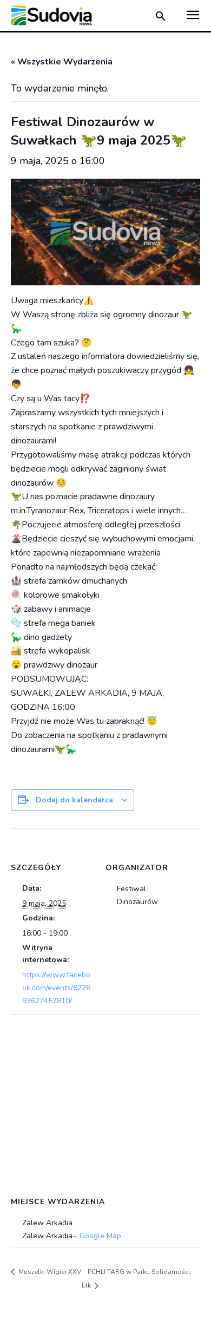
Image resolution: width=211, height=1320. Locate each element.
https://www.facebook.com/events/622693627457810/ (56, 988)
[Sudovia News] (51, 15)
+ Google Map (96, 1236)
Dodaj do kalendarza (74, 800)
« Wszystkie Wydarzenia (62, 62)
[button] (161, 17)
